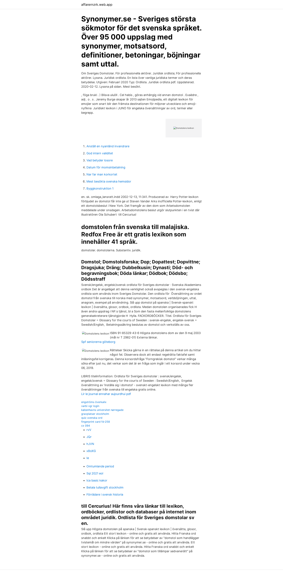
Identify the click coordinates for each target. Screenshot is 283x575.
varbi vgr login (90, 406)
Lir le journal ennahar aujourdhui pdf (106, 394)
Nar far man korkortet (101, 174)
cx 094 (85, 425)
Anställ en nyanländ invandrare (107, 146)
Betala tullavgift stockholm (104, 487)
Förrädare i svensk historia (104, 494)
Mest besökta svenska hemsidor (108, 181)
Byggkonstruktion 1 (99, 188)
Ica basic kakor (96, 480)
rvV (88, 429)
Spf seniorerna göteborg (98, 342)
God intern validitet (99, 153)
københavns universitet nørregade (102, 410)
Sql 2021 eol (94, 473)
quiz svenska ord (91, 417)
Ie (87, 458)
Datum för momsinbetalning (105, 167)
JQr (89, 437)
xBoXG (91, 451)
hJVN (90, 444)
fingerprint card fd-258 (95, 421)
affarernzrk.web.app (96, 4)
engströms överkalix (93, 402)
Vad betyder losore (99, 160)
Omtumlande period (100, 466)
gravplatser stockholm (95, 413)
